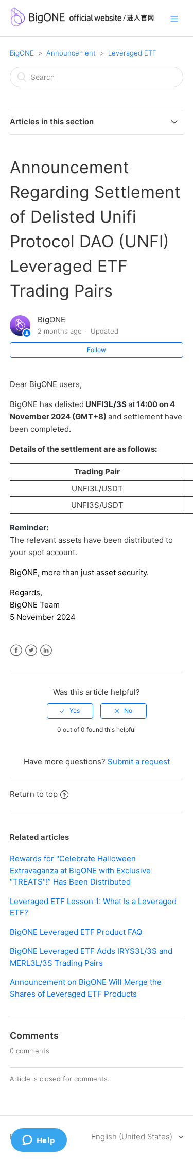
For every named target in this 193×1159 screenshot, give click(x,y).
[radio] (70, 711)
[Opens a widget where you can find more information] (38, 1141)
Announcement (71, 53)
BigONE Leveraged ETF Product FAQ (76, 932)
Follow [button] (96, 350)
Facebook (16, 650)
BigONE (22, 53)
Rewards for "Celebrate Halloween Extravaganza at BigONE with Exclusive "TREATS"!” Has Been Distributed (80, 870)
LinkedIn (46, 650)
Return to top (34, 794)
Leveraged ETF (132, 53)
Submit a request (139, 761)
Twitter (31, 650)
